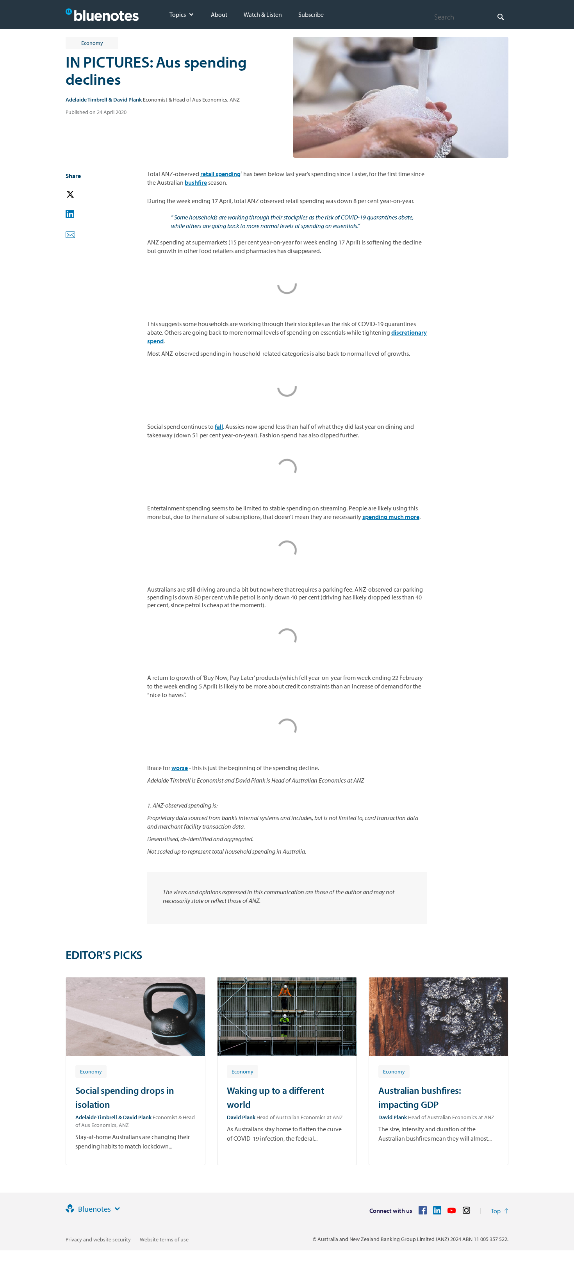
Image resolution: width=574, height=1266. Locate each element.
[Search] (500, 16)
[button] (81, 194)
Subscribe (311, 14)
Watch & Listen (263, 14)
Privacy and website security (98, 1239)
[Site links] (117, 1209)
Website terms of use (164, 1239)
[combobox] (469, 16)
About (219, 14)
